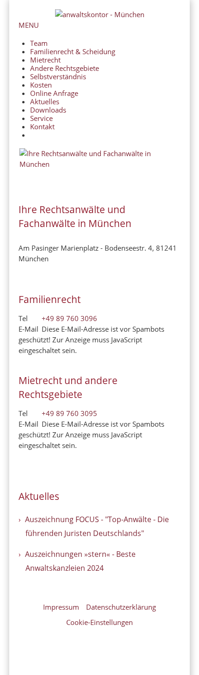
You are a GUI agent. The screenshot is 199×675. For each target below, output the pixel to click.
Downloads (48, 109)
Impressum (61, 607)
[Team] (99, 172)
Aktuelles (44, 101)
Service (41, 118)
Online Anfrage (54, 93)
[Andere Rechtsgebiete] (99, 181)
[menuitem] (105, 135)
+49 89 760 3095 (69, 413)
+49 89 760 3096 (69, 318)
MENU (29, 25)
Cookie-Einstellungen (99, 622)
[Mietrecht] (99, 178)
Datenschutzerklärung (121, 607)
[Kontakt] (99, 186)
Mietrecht (45, 59)
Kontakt (42, 126)
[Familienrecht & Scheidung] (99, 175)
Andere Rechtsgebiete (64, 68)
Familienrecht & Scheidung (72, 51)
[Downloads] (99, 183)
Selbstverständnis (58, 76)
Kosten (41, 84)
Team (39, 43)
